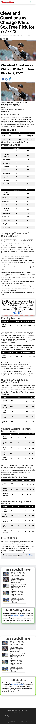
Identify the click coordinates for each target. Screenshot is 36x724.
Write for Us (17, 712)
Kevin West (5, 35)
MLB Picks (29, 35)
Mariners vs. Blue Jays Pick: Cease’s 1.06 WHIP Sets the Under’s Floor (18, 574)
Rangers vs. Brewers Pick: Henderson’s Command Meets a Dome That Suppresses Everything (18, 587)
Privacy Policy (23, 710)
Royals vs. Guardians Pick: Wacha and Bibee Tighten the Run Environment (17, 600)
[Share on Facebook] (1, 39)
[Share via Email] (7, 39)
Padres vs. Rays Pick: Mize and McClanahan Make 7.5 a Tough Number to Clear (17, 580)
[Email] (9, 79)
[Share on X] (4, 39)
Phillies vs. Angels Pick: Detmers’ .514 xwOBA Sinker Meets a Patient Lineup (18, 593)
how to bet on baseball (17, 615)
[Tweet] (6, 79)
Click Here (18, 313)
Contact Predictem (12, 710)
